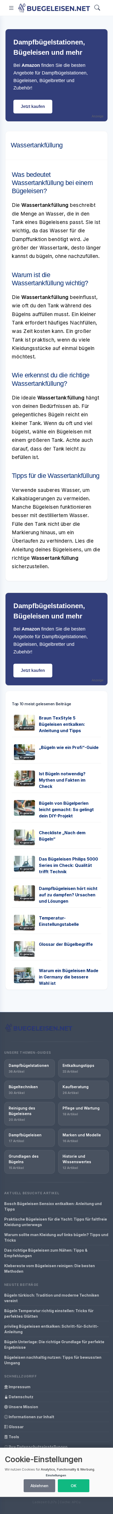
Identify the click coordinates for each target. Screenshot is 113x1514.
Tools (13, 1437)
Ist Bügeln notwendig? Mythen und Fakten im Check (62, 780)
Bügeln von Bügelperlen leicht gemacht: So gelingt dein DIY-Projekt (66, 809)
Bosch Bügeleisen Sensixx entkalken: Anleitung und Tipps (53, 1206)
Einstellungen (56, 1475)
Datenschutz (20, 1397)
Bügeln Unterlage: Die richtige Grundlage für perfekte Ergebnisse (54, 1345)
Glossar (16, 1427)
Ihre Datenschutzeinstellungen (38, 1447)
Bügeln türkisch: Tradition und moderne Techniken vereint (51, 1298)
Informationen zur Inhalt (31, 1417)
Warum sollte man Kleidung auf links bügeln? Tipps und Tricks (56, 1237)
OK (73, 1485)
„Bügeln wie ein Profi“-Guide (69, 747)
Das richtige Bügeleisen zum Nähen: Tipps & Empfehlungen (46, 1253)
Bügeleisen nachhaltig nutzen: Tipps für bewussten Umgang (52, 1360)
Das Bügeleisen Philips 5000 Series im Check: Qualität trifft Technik (68, 865)
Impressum (19, 1387)
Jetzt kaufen (33, 106)
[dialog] (56, 1472)
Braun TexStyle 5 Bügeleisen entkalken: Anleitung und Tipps (62, 724)
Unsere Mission (23, 1407)
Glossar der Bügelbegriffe (66, 944)
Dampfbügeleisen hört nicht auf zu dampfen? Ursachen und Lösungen (68, 895)
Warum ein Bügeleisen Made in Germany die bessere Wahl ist (68, 977)
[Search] (97, 8)
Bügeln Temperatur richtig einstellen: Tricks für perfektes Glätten (49, 1313)
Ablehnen (39, 1485)
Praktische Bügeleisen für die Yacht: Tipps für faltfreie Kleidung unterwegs (55, 1222)
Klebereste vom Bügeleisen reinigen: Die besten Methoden (49, 1268)
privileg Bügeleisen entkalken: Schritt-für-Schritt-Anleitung (51, 1329)
